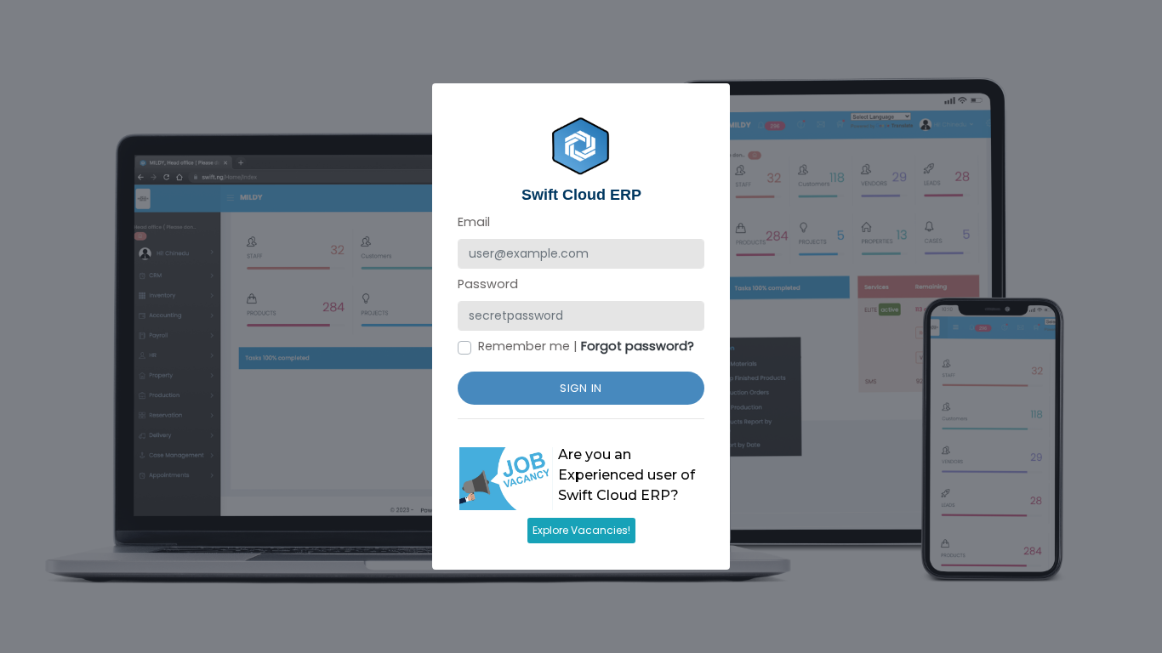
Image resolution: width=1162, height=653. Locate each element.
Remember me (524, 346)
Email (474, 221)
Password (488, 283)
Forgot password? (637, 346)
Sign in (581, 388)
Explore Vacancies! (581, 530)
